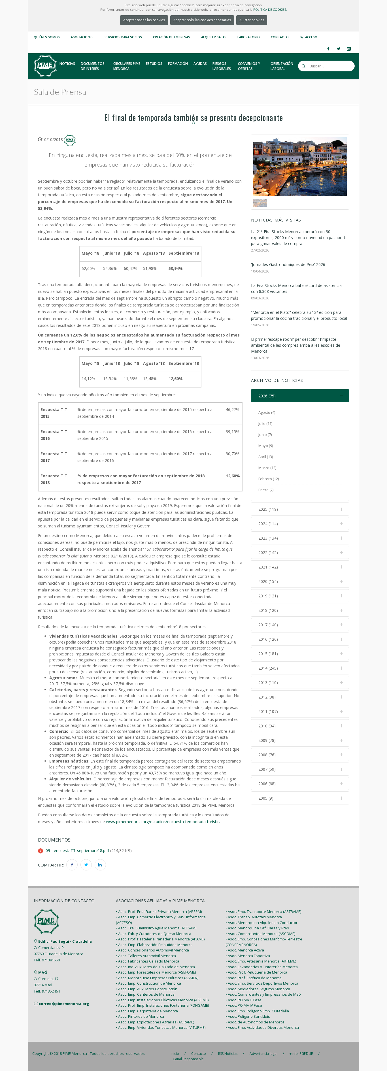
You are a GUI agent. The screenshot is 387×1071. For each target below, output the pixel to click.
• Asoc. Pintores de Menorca (140, 1016)
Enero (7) (265, 489)
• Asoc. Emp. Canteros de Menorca (145, 994)
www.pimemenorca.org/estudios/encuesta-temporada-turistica (164, 821)
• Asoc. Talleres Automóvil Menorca (146, 955)
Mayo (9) (265, 445)
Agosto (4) (266, 412)
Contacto (280, 37)
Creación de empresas (171, 37)
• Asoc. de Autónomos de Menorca (255, 1022)
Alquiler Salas (213, 37)
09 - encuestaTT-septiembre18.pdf (77, 850)
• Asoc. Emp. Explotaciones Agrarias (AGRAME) (155, 1022)
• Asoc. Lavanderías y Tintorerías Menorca (262, 966)
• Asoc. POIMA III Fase (243, 999)
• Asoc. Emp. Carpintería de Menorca (147, 1010)
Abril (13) (265, 456)
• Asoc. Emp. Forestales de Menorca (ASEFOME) (156, 972)
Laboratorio (248, 37)
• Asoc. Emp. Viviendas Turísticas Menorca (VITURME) (160, 1027)
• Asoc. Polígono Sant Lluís (248, 1016)
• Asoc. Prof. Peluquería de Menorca (256, 972)
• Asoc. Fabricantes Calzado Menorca (147, 961)
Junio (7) (265, 434)
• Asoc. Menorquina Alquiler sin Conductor (261, 922)
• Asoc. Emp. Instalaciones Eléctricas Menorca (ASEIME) (162, 999)
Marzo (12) (267, 467)
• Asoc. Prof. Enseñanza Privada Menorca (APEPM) (159, 911)
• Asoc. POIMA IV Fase (244, 1005)
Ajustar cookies (251, 20)
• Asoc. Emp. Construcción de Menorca (148, 983)
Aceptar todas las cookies (144, 20)
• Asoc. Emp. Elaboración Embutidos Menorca (154, 944)
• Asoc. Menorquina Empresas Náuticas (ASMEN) (157, 977)
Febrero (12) (268, 478)
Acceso (311, 37)
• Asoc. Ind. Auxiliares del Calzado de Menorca (155, 966)
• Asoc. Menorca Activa (245, 950)
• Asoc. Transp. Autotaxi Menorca (254, 916)
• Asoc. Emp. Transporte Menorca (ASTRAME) (263, 911)
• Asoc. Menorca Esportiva (248, 955)
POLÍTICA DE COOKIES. (270, 9)
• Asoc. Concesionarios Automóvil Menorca (152, 950)
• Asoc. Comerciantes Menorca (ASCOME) (260, 933)
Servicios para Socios (123, 37)
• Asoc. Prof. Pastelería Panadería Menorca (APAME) (160, 939)
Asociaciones (82, 37)
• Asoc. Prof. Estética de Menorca (254, 977)
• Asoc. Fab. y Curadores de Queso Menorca (153, 933)
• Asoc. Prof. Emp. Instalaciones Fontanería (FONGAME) (162, 1005)
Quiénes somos (47, 37)
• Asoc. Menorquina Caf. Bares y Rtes (257, 928)
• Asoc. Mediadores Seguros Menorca (258, 988)
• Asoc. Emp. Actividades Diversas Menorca (262, 1027)
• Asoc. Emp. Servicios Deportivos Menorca (262, 983)
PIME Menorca (75, 1053)
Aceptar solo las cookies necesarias (202, 20)
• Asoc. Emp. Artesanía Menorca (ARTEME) (261, 961)
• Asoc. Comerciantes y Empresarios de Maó (263, 994)
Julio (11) (265, 423)
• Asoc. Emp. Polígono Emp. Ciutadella (257, 1010)
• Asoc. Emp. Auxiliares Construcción (146, 988)
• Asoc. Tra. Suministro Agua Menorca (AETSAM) (156, 928)
